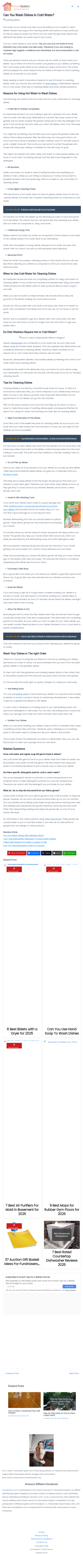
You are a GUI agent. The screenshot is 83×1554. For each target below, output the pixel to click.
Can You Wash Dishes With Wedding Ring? (23, 835)
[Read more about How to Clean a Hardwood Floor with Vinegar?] (24, 1399)
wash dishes (51, 83)
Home (41, 1532)
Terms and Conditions (41, 1538)
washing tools (15, 506)
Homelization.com (9, 1490)
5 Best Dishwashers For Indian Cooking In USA (25, 842)
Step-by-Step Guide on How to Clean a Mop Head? (59, 1414)
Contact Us (41, 1542)
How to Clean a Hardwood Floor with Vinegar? (24, 1412)
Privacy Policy (41, 1535)
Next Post (75, 1373)
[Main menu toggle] (78, 6)
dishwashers (17, 343)
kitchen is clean (10, 474)
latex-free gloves (53, 819)
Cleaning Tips (13, 1416)
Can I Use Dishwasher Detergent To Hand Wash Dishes (29, 838)
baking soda (22, 694)
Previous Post (11, 1373)
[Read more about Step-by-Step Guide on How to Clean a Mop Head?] (59, 1401)
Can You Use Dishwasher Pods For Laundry (24, 845)
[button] (72, 6)
